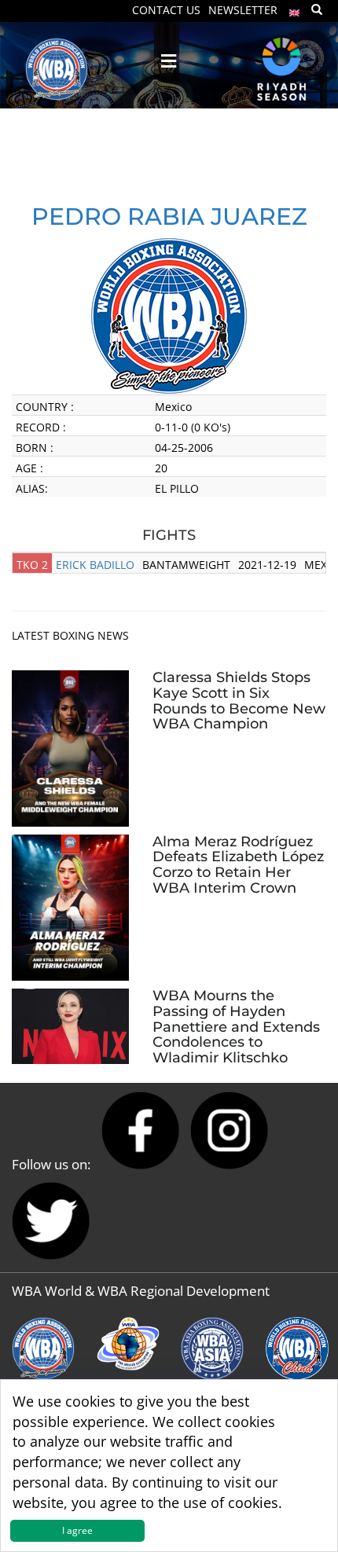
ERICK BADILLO (95, 564)
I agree (77, 1530)
